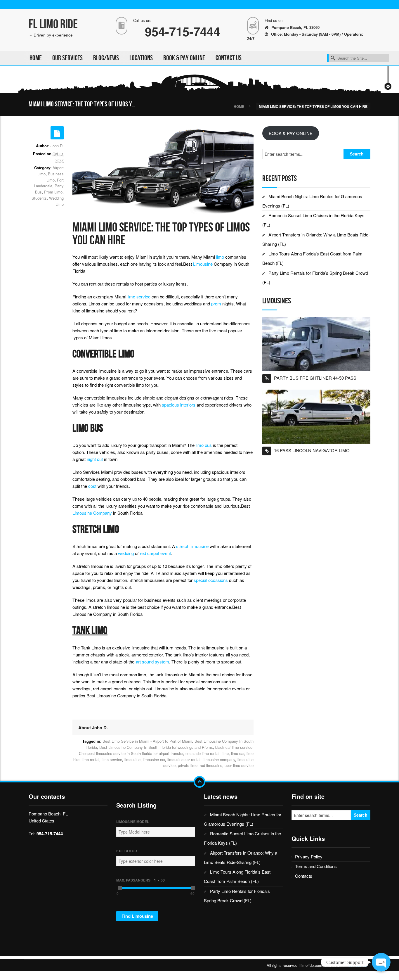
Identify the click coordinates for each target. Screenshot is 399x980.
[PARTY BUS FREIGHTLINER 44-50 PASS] (316, 343)
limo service (138, 296)
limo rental (90, 759)
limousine (132, 759)
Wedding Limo (56, 201)
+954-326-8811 (358, 965)
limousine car (154, 759)
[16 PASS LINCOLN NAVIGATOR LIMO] (316, 416)
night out (95, 459)
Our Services (67, 58)
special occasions (211, 580)
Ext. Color (126, 850)
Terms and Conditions (316, 866)
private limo (187, 765)
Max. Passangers (140, 880)
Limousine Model (132, 821)
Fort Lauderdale (49, 183)
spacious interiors (178, 405)
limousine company (219, 759)
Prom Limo (53, 192)
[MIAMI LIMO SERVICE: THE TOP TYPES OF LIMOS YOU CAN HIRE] (163, 171)
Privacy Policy (308, 856)
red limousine (211, 765)
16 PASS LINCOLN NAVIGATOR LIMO (312, 450)
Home (36, 58)
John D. (57, 145)
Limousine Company (92, 513)
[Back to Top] (199, 782)
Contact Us (229, 58)
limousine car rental (183, 759)
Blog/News (106, 58)
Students (39, 198)
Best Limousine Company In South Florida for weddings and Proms (156, 747)
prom (216, 303)
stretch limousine (192, 546)
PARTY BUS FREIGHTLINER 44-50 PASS (315, 378)
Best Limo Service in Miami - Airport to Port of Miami (147, 741)
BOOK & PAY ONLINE (184, 58)
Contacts (303, 876)
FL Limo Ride (53, 24)
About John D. (93, 727)
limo (220, 257)
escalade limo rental (202, 753)
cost (92, 486)
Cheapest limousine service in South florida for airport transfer (131, 753)
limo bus (204, 445)
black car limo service (233, 747)
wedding (126, 553)
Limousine (203, 264)
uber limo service (239, 765)
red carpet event (155, 553)
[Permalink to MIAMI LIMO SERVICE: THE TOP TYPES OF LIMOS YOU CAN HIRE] (57, 132)
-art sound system (151, 661)
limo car (237, 753)
